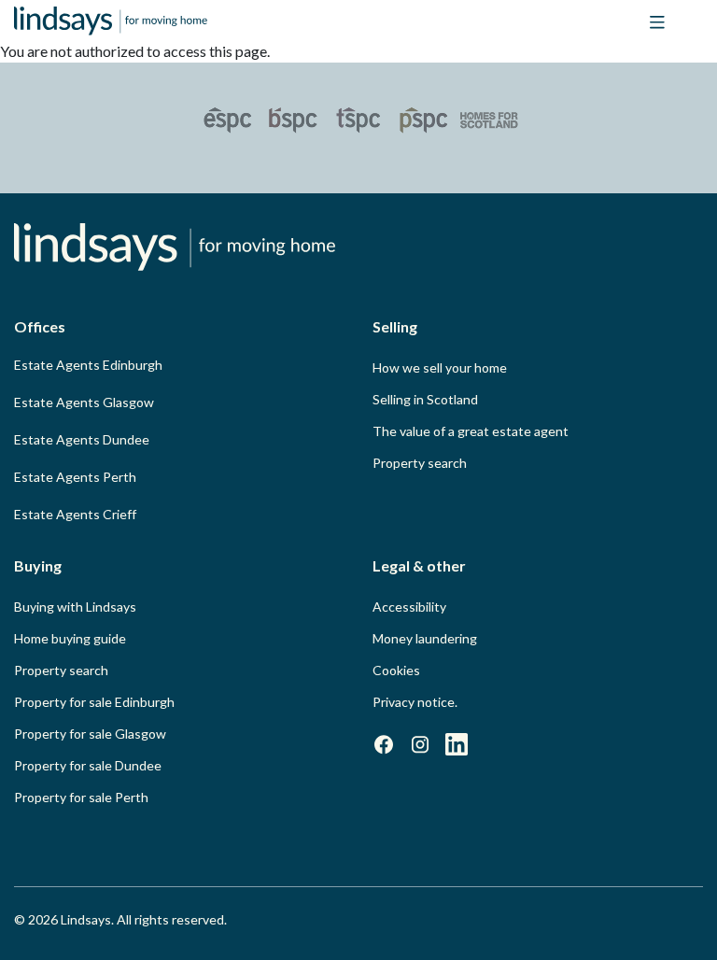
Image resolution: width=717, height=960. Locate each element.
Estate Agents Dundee (81, 439)
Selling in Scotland (425, 399)
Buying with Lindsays (75, 606)
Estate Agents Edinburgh (88, 365)
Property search (420, 463)
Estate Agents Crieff (75, 514)
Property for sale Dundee (88, 765)
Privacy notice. (415, 702)
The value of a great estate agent (471, 431)
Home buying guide (70, 638)
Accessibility (409, 606)
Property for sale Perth (81, 797)
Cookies (396, 670)
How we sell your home (440, 367)
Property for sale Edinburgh (94, 702)
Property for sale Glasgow (90, 733)
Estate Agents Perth (75, 477)
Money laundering (425, 638)
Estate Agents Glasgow (84, 402)
